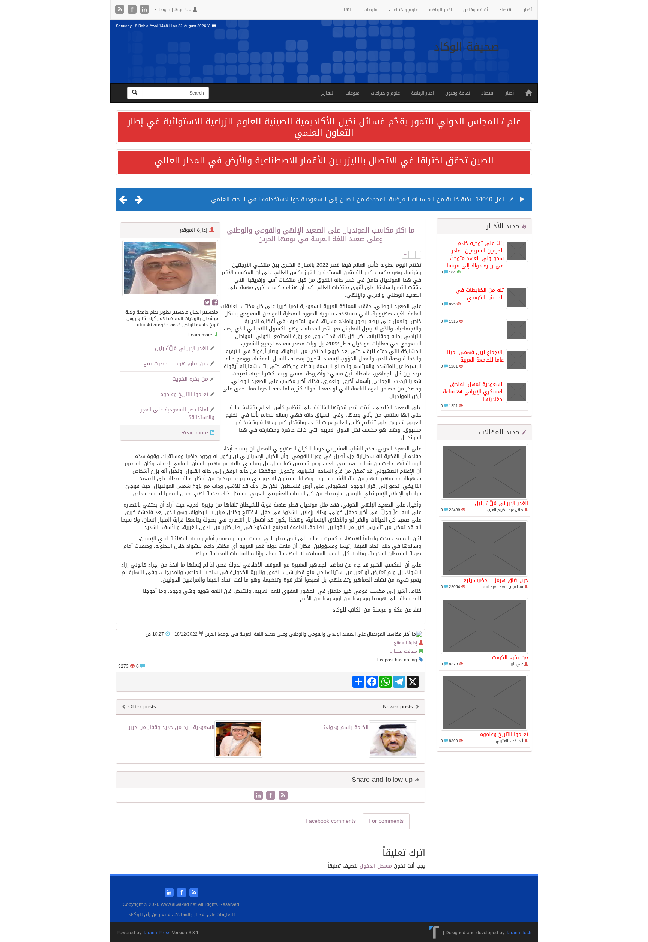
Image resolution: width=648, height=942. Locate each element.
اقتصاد (505, 10)
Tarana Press (156, 932)
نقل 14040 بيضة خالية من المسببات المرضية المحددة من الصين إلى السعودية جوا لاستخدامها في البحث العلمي (357, 199)
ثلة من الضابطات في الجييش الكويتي (480, 294)
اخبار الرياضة (440, 10)
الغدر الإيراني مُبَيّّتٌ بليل (501, 503)
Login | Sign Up (175, 10)
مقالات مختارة (403, 651)
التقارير (345, 10)
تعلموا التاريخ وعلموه (504, 734)
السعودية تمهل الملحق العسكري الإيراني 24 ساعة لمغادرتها (473, 391)
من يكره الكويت (510, 657)
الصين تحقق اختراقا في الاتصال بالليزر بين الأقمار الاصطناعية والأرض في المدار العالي (324, 160)
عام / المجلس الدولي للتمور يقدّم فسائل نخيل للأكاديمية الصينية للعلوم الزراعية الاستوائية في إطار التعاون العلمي (324, 127)
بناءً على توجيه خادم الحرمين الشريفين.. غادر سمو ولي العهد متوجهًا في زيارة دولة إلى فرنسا (475, 254)
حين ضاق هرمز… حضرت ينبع (495, 580)
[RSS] (120, 10)
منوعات (371, 10)
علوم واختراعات (403, 10)
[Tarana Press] (434, 932)
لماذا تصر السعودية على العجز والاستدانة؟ (177, 413)
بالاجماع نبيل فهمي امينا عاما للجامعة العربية (475, 356)
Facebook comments (331, 821)
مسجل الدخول (376, 866)
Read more (194, 433)
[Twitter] (207, 302)
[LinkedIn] (144, 10)
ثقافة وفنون (475, 10)
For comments (386, 821)
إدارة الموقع (405, 643)
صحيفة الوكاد (467, 46)
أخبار (528, 10)
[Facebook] (133, 10)
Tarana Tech (518, 932)
